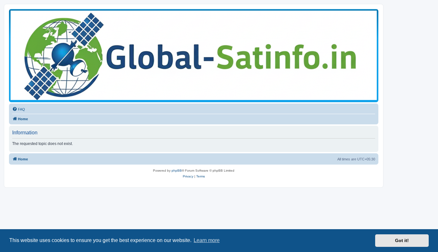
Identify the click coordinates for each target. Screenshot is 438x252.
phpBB (177, 170)
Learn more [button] (207, 240)
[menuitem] (18, 109)
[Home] (194, 55)
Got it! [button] (402, 240)
